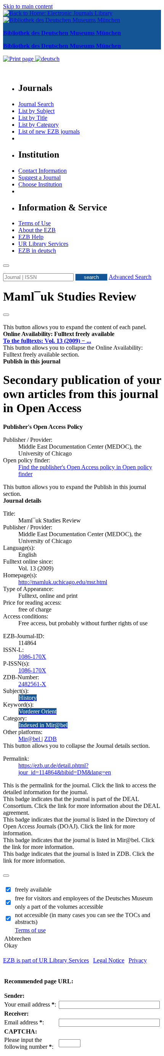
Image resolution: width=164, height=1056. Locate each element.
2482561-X (32, 684)
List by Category (38, 124)
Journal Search (36, 104)
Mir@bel (30, 739)
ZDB (50, 739)
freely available (33, 889)
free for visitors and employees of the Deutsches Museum (84, 898)
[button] (58, 334)
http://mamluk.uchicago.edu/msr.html (62, 582)
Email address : (24, 1022)
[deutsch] (47, 59)
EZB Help (30, 237)
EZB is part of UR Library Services (46, 960)
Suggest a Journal (39, 177)
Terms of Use (34, 223)
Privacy (138, 960)
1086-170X (32, 656)
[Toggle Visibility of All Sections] (6, 315)
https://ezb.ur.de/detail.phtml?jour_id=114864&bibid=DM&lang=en (64, 769)
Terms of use (30, 930)
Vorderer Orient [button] (37, 711)
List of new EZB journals (49, 131)
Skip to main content (28, 6)
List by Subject (36, 111)
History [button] (28, 697)
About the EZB (37, 230)
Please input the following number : (28, 1043)
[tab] (82, 334)
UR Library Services (43, 244)
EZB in (37, 250)
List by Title (32, 118)
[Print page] (19, 59)
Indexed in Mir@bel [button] (43, 725)
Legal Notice (108, 960)
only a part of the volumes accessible (59, 906)
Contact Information (42, 170)
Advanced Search (130, 277)
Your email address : (30, 1004)
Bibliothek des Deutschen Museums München (62, 33)
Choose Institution (40, 184)
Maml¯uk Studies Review (69, 296)
